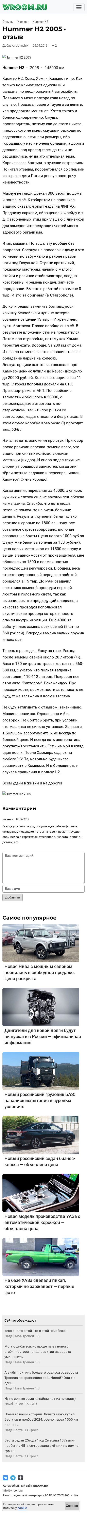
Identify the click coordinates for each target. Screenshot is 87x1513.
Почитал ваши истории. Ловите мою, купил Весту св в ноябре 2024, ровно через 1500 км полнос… (41, 1419)
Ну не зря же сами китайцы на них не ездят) (40, 1399)
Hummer (23, 22)
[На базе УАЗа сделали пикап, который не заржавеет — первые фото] (40, 1257)
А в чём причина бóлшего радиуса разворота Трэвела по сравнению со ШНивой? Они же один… (41, 1377)
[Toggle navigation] (79, 7)
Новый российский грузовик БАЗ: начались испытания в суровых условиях (39, 1100)
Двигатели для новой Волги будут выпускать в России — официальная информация (42, 1036)
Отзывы (7, 22)
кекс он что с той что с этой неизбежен (36, 1331)
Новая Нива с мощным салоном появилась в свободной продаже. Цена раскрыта (39, 972)
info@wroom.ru (13, 1490)
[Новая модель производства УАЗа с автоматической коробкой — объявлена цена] (40, 1193)
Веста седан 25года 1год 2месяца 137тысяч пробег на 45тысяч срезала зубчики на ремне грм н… (41, 1445)
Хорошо (72, 1506)
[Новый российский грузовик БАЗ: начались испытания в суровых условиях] (40, 1071)
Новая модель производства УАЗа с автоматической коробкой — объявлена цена (42, 1222)
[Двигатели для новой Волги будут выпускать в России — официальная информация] (40, 1007)
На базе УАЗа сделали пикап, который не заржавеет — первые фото (39, 1286)
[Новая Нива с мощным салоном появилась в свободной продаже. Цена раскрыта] (40, 943)
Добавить (12, 897)
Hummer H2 (40, 22)
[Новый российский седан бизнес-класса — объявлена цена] (40, 1135)
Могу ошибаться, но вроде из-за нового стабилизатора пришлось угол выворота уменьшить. (37, 1351)
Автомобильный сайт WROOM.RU (25, 1485)
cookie (22, 1508)
